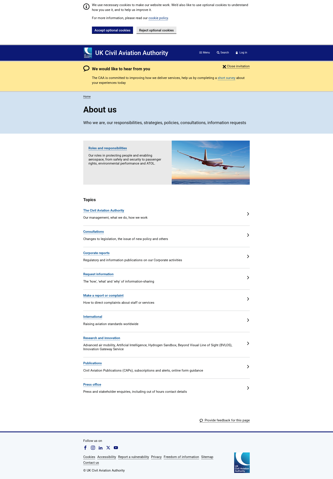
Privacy (156, 457)
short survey (226, 78)
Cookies (89, 457)
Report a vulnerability (133, 457)
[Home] (87, 53)
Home (87, 96)
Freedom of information (181, 457)
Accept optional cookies (112, 30)
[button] (236, 66)
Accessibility (106, 457)
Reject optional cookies (156, 30)
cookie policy (158, 18)
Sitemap (207, 457)
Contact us (91, 463)
